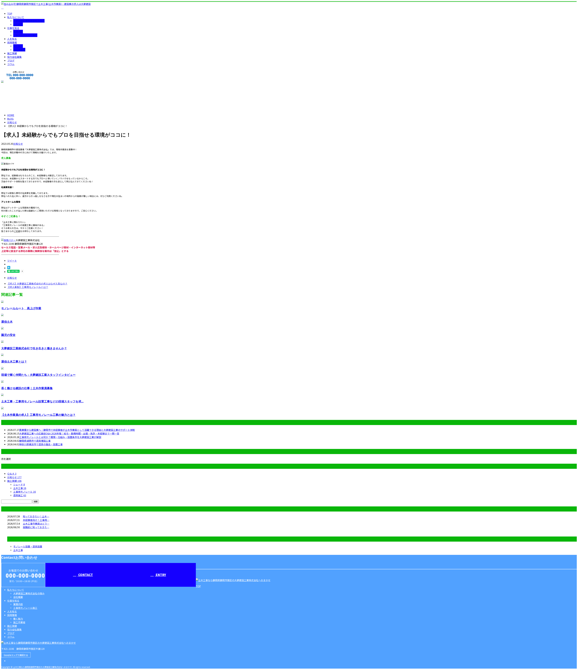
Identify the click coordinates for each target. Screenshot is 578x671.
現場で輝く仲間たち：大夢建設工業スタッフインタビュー (38, 375)
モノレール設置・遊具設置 (27, 546)
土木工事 (19, 488)
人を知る (12, 39)
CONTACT (11, 82)
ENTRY (160, 574)
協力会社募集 (14, 57)
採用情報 (12, 42)
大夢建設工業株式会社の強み (29, 21)
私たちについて (15, 17)
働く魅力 (18, 46)
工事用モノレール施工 (25, 35)
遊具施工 (19, 495)
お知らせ (18, 143)
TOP (9, 13)
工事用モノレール (24, 491)
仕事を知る (13, 28)
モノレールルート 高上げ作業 (21, 308)
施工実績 (12, 53)
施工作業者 (19, 49)
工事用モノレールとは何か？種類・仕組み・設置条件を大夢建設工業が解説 (60, 437)
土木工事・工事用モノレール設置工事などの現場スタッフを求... (42, 401)
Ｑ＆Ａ (11, 473)
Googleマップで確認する (16, 654)
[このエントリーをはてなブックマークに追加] (8, 268)
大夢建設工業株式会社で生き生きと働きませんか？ (34, 348)
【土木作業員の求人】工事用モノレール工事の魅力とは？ (38, 415)
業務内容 (18, 31)
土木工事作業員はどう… (36, 523)
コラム (10, 64)
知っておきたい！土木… (36, 516)
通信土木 (7, 321)
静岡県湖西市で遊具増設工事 (35, 440)
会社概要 (18, 24)
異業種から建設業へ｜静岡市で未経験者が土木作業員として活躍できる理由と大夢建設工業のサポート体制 (77, 430)
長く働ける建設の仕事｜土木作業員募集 (27, 388)
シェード (19, 484)
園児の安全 (8, 335)
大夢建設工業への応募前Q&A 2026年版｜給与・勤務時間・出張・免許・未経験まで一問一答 (69, 433)
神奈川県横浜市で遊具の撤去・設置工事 (41, 444)
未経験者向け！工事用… (36, 520)
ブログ (10, 60)
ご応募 (17, 231)
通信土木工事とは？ (14, 361)
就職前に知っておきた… (36, 527)
